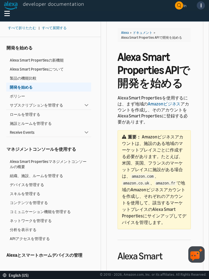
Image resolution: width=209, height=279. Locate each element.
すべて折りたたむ (22, 28)
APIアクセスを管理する (30, 238)
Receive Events (22, 132)
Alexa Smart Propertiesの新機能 (37, 60)
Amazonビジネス (164, 104)
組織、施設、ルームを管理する (36, 175)
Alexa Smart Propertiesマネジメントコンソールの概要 (48, 164)
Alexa (125, 33)
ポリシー (17, 96)
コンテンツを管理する (29, 202)
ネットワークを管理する (31, 220)
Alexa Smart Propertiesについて (37, 69)
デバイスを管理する (27, 184)
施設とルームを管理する (31, 123)
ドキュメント (142, 33)
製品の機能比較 (23, 78)
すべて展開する (54, 28)
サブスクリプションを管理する (36, 105)
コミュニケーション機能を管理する (40, 211)
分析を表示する (23, 229)
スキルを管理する (25, 193)
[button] (17, 274)
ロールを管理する (25, 114)
